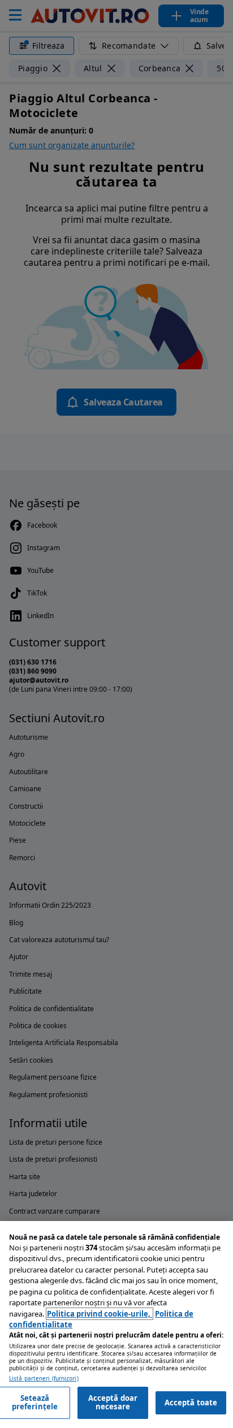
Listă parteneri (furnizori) (44, 1378)
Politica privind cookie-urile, (99, 1314)
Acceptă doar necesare (113, 1402)
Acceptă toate (191, 1402)
